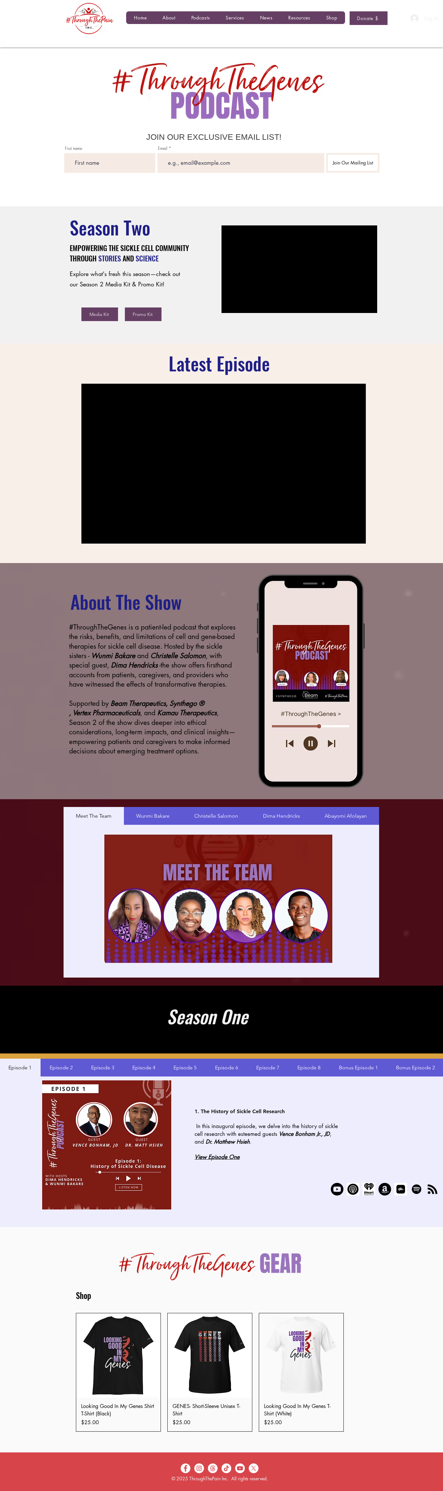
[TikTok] (226, 1468)
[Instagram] (199, 1468)
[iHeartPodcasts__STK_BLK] (369, 1189)
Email (162, 148)
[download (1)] (400, 1189)
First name (73, 148)
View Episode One (217, 1156)
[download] (353, 1189)
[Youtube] (337, 1189)
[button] (200, 17)
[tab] (94, 816)
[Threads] (213, 1468)
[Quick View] (118, 1355)
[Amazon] (384, 1189)
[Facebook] (185, 1468)
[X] (253, 1468)
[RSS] (432, 1189)
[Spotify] (416, 1189)
